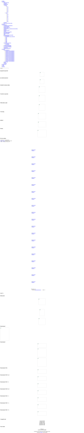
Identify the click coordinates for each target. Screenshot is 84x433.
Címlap (1, 140)
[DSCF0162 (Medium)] (35, 254)
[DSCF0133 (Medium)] (35, 171)
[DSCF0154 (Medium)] (35, 240)
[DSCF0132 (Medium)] (35, 164)
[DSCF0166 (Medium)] (35, 268)
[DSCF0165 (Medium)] (35, 261)
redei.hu (41, 432)
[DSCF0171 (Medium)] (35, 282)
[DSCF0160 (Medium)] (35, 247)
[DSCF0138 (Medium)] (35, 199)
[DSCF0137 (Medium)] (35, 192)
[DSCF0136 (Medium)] (35, 185)
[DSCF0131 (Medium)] (35, 157)
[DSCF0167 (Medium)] (35, 275)
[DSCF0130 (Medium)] (35, 150)
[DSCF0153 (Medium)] (35, 233)
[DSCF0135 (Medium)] (35, 178)
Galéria (4, 140)
